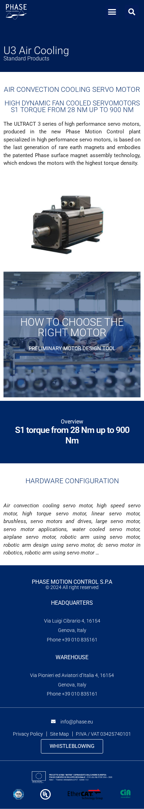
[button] (112, 12)
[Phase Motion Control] (16, 11)
